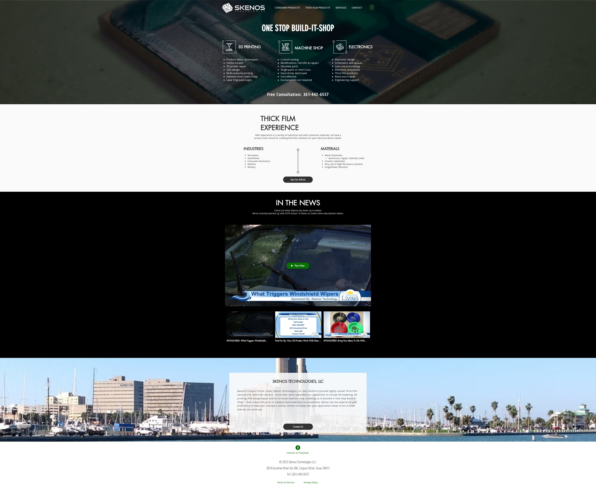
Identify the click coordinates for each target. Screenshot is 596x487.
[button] (318, 8)
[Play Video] (250, 327)
